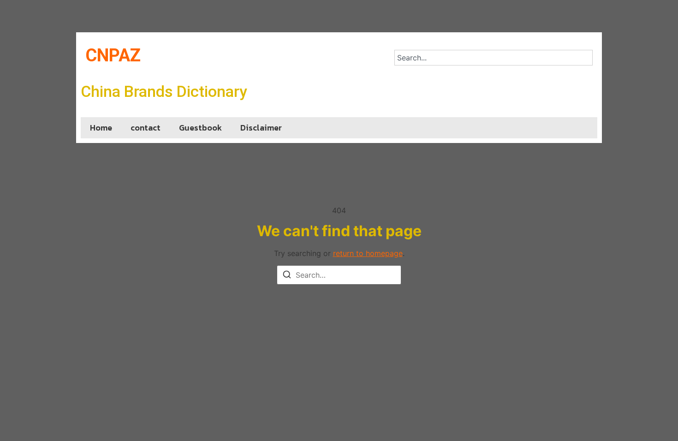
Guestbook (200, 127)
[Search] (287, 276)
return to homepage (368, 253)
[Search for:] (339, 275)
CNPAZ (113, 55)
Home (101, 127)
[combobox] (493, 58)
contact (146, 127)
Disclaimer (261, 127)
